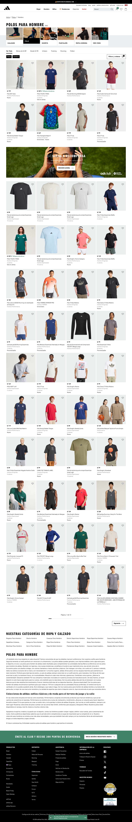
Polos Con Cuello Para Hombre (114, 643)
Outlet (84, 9)
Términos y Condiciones (47, 814)
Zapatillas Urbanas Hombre (12, 643)
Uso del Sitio (106, 814)
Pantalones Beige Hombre (75, 646)
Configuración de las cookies (30, 814)
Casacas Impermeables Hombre (95, 646)
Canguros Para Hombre (34, 642)
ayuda (93, 5)
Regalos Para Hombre (13, 638)
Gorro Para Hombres (33, 646)
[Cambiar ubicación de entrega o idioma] (126, 5)
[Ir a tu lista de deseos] (121, 9)
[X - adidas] (114, 762)
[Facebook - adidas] (114, 752)
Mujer (39, 9)
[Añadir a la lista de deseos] (32, 63)
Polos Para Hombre (73, 642)
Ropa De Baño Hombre (54, 646)
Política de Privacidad (84, 814)
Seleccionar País (97, 814)
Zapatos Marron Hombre (115, 646)
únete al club (120, 5)
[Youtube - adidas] (114, 778)
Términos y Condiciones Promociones (66, 814)
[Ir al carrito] (125, 9)
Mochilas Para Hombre (14, 646)
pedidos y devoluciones (103, 5)
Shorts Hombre (31, 638)
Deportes (76, 9)
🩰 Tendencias (65, 9)
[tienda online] (7, 8)
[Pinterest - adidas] (114, 767)
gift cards (112, 5)
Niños (54, 9)
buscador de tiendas (81, 5)
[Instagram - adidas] (114, 757)
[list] (66, 51)
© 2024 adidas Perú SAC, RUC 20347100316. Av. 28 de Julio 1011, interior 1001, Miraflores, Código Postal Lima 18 (66, 819)
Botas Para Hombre (93, 642)
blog (89, 5)
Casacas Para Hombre (54, 638)
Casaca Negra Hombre (115, 638)
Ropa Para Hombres (53, 642)
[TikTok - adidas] (114, 772)
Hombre (46, 9)
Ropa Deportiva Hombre (95, 638)
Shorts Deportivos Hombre (76, 638)
